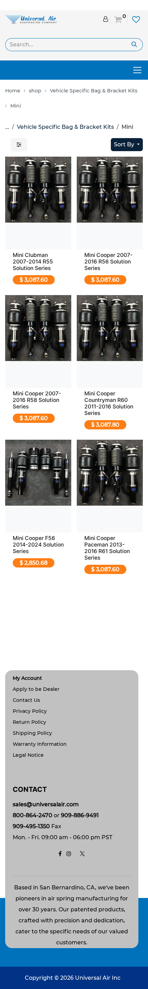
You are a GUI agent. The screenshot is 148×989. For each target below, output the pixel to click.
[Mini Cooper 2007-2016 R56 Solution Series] (110, 190)
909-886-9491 (80, 815)
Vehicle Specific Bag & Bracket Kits (65, 127)
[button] (127, 144)
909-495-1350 (31, 826)
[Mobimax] (31, 19)
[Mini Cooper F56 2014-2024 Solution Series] (38, 473)
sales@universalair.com (46, 804)
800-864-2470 (32, 815)
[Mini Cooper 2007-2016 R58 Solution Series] (38, 328)
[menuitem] (14, 90)
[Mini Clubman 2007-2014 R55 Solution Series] (38, 190)
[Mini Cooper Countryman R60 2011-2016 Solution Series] (110, 328)
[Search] (134, 44)
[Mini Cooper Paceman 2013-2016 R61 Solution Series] (110, 473)
